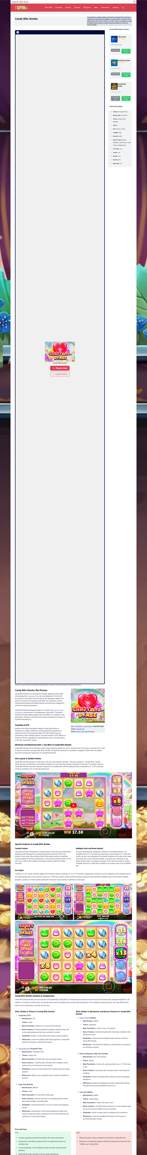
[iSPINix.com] (23, 7)
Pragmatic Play (33, 696)
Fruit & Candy (88, 726)
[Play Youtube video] (73, 805)
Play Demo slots (115, 98)
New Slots (48, 7)
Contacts (115, 7)
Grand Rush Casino (122, 85)
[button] (123, 8)
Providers (58, 7)
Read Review (115, 50)
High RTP (87, 731)
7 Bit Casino (122, 37)
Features (77, 7)
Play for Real (61, 368)
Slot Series (87, 7)
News (96, 7)
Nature (92, 731)
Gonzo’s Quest (84, 1018)
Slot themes (79, 726)
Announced (105, 7)
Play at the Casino (126, 51)
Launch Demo (61, 374)
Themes (68, 7)
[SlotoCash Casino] (114, 65)
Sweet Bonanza (24, 1049)
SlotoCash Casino (124, 60)
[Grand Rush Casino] (114, 89)
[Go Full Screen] (17, 32)
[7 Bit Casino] (114, 42)
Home (72, 726)
